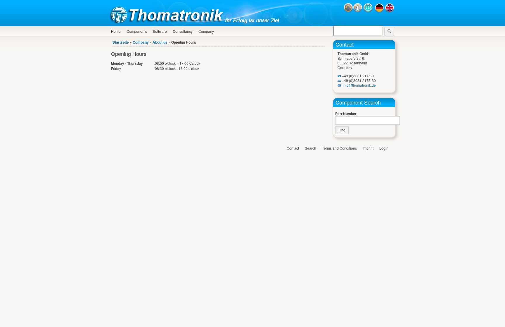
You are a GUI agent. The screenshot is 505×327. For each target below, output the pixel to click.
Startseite (121, 42)
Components (137, 31)
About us (160, 42)
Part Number (346, 113)
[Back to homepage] (168, 21)
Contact (344, 44)
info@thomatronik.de (359, 85)
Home (116, 31)
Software (160, 31)
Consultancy (183, 31)
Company (206, 31)
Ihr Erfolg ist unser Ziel (252, 20)
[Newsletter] (357, 11)
